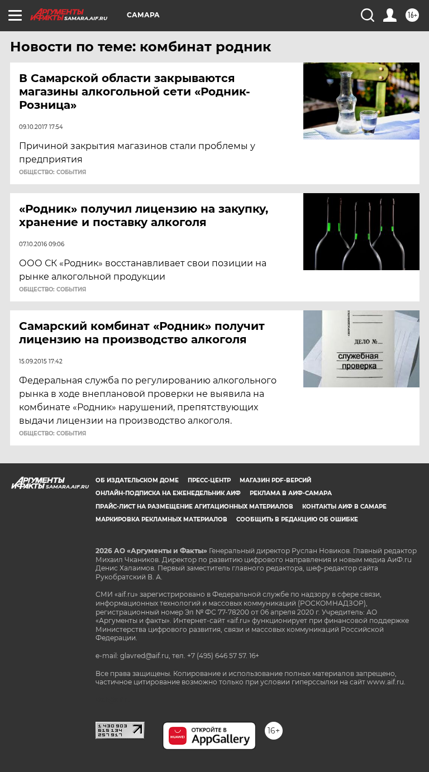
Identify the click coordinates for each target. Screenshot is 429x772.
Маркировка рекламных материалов (161, 519)
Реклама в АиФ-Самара (291, 493)
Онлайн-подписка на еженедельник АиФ (168, 493)
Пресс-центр (209, 480)
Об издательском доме (137, 480)
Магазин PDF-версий (275, 480)
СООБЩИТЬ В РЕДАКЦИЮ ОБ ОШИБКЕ (297, 519)
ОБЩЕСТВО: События (52, 172)
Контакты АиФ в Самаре (344, 506)
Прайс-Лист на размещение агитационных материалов (194, 506)
